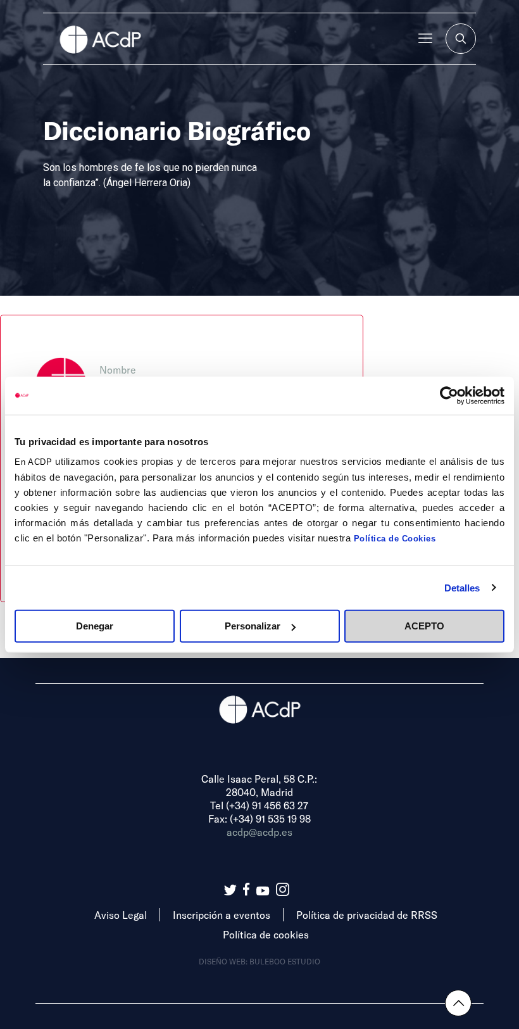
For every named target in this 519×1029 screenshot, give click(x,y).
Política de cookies (266, 934)
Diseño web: (224, 961)
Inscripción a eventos (221, 915)
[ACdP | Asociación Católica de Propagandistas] (100, 38)
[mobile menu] (425, 38)
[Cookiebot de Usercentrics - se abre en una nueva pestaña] (449, 395)
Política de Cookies (395, 538)
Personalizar (252, 626)
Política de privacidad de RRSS (366, 915)
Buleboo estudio (284, 961)
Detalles (462, 587)
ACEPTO (424, 626)
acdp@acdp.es (259, 832)
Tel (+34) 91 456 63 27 (259, 805)
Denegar (94, 626)
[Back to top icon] (458, 1003)
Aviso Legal (120, 915)
